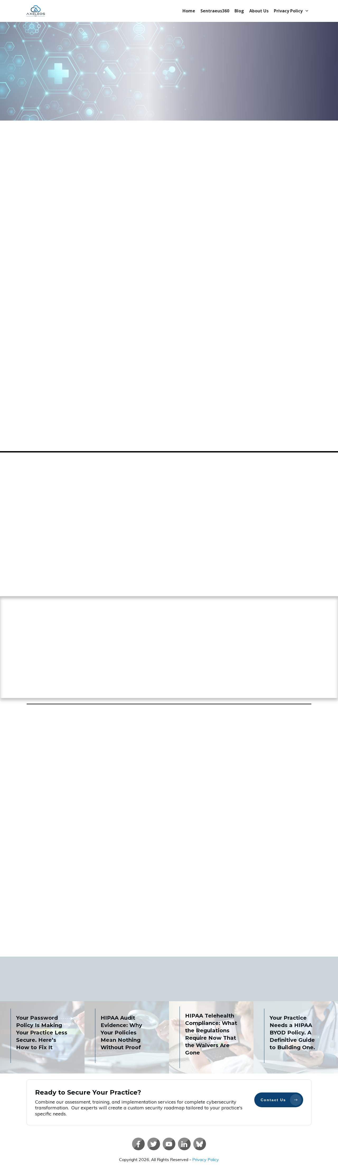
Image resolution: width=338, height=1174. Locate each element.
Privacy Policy (205, 1159)
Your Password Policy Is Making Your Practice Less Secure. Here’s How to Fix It (41, 1033)
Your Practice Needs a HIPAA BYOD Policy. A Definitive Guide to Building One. (292, 1033)
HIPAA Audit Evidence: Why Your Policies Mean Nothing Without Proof (121, 1033)
